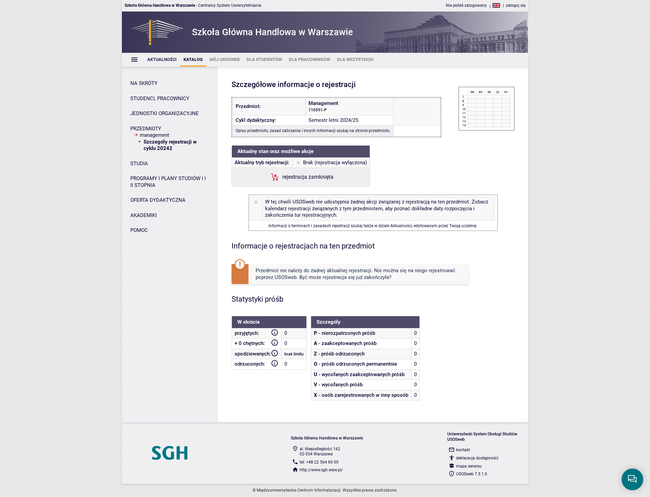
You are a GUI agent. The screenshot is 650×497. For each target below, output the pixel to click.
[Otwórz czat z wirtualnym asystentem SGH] (632, 479)
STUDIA (139, 163)
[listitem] (162, 60)
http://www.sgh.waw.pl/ (321, 470)
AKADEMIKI (143, 215)
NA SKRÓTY (143, 83)
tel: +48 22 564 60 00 (319, 462)
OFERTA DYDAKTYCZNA (158, 200)
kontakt (463, 450)
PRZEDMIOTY (145, 129)
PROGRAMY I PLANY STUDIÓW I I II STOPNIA (168, 181)
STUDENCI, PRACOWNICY (159, 98)
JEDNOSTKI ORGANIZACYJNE (164, 113)
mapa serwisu (469, 466)
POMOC (139, 230)
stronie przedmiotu (372, 130)
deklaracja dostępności (477, 458)
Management (154, 135)
